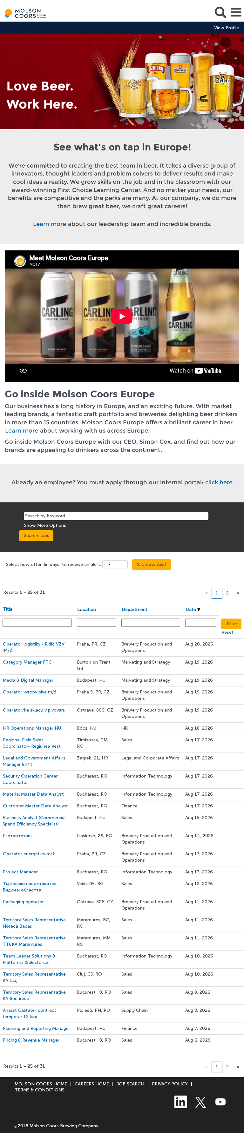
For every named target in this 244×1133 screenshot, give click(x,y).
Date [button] (191, 609)
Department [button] (134, 609)
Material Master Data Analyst (33, 794)
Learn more (49, 224)
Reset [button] (227, 632)
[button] (236, 12)
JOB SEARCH (130, 1084)
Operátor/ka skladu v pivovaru (34, 710)
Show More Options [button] (45, 525)
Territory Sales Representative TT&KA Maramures (34, 941)
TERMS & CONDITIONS (39, 1090)
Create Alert (153, 564)
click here (219, 482)
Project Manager (20, 872)
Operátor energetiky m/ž (29, 854)
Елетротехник (18, 835)
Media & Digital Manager (28, 680)
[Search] (220, 12)
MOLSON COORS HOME (41, 1084)
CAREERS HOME (92, 1084)
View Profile (226, 27)
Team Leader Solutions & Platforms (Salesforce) (29, 959)
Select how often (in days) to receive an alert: (53, 564)
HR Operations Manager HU (32, 728)
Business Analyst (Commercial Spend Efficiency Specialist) (34, 821)
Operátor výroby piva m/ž (30, 692)
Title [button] (7, 609)
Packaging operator (23, 901)
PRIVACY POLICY (170, 1084)
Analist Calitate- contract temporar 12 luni (29, 1013)
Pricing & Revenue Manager (31, 1040)
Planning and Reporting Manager (36, 1028)
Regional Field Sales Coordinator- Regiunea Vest (32, 743)
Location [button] (86, 609)
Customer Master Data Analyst (35, 806)
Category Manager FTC (27, 662)
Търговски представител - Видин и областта (31, 887)
